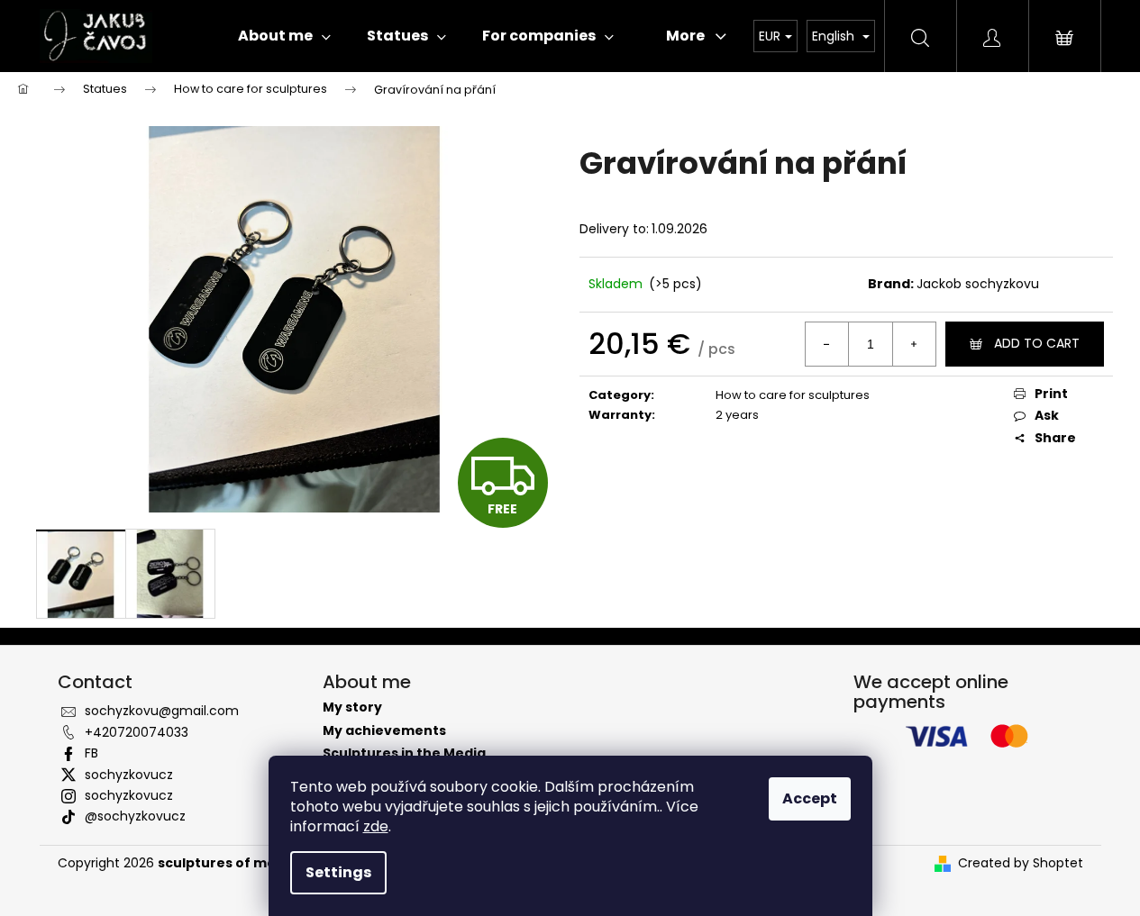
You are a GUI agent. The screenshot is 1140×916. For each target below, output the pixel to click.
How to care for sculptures (793, 395)
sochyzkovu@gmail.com (162, 711)
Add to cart (1037, 343)
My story (352, 707)
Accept (809, 798)
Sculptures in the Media (404, 753)
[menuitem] (284, 36)
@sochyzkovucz (135, 816)
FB (91, 753)
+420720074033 (136, 732)
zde (375, 826)
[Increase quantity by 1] (913, 344)
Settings (338, 872)
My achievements (384, 731)
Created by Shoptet (1020, 863)
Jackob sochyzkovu (978, 284)
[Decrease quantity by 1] (827, 344)
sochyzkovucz (129, 775)
